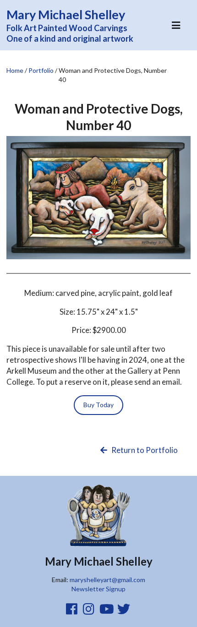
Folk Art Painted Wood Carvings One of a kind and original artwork (69, 25)
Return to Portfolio (144, 450)
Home (14, 70)
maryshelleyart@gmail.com (107, 579)
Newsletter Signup (98, 589)
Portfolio (41, 70)
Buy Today (98, 405)
